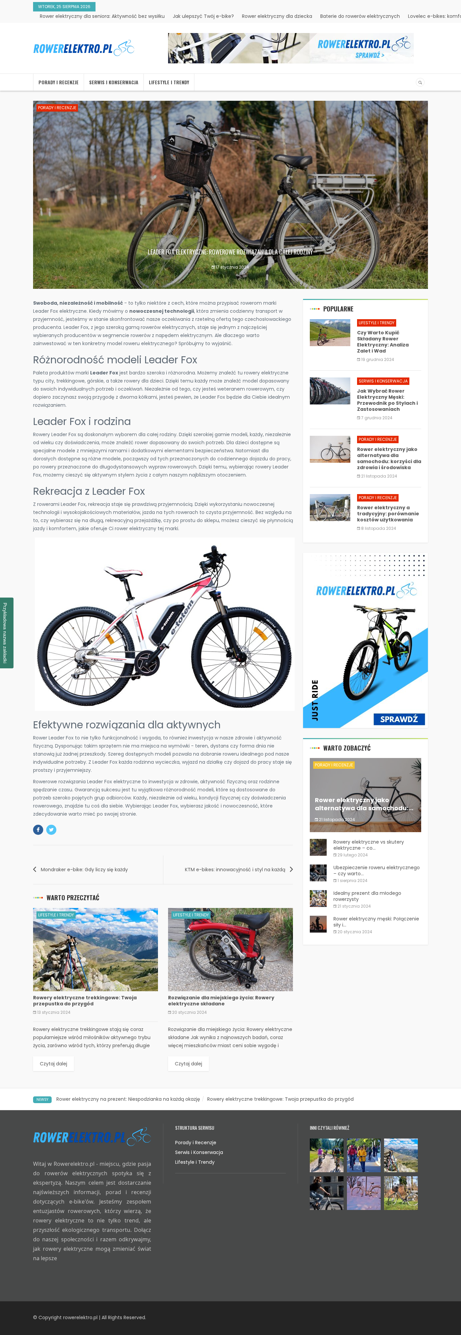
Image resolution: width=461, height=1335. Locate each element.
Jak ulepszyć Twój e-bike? (203, 16)
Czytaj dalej (53, 1063)
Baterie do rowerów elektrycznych (360, 16)
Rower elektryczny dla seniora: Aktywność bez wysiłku (102, 16)
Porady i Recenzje (58, 82)
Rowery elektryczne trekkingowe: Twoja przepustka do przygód (280, 1099)
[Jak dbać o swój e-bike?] (291, 48)
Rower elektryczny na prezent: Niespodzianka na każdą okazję (128, 1099)
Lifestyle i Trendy (169, 82)
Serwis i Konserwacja (113, 82)
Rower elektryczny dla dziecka (277, 16)
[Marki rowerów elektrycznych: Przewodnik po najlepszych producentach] (365, 640)
